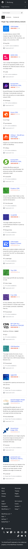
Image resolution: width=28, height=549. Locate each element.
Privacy (3, 496)
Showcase (18, 488)
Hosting (3, 493)
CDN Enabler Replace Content (16, 242)
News (3, 491)
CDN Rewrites (15, 346)
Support (3, 503)
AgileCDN (14, 375)
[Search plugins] (21, 12)
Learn (3, 501)
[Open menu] (25, 2)
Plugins (17, 493)
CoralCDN (14, 215)
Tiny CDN (14, 270)
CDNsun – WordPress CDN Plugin (17, 136)
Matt (3, 516)
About (3, 488)
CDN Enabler (15, 26)
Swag (17, 509)
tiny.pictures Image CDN (14, 429)
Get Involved (18, 501)
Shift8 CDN (14, 55)
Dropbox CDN (15, 188)
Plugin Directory (5, 6)
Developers (4, 506)
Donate (17, 506)
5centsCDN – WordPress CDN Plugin (16, 160)
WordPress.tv (5, 509)
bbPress (4, 519)
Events (17, 503)
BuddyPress (5, 522)
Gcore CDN (14, 112)
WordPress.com (6, 514)
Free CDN (14, 295)
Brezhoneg (8, 528)
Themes (17, 491)
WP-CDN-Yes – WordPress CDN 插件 (17, 324)
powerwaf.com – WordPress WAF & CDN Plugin (16, 458)
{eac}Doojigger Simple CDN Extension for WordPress (18, 400)
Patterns (17, 496)
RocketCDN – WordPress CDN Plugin (16, 84)
